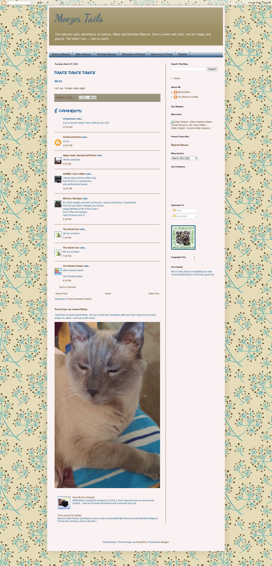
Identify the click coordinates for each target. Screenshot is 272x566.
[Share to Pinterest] (94, 97)
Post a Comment (67, 287)
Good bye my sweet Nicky (71, 309)
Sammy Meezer (61, 54)
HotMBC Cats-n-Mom (74, 174)
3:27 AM (67, 164)
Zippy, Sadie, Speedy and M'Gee (79, 155)
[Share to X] (87, 97)
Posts (178, 210)
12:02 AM (67, 127)
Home (108, 293)
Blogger (165, 542)
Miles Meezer (83, 54)
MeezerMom (184, 92)
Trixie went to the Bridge (69, 515)
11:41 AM (67, 188)
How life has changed (83, 497)
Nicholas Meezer (107, 54)
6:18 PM (67, 219)
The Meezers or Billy (188, 97)
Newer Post (61, 293)
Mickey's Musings (72, 198)
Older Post (154, 293)
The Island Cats (71, 229)
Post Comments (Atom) (79, 299)
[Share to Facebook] (91, 97)
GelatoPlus (141, 542)
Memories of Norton (133, 54)
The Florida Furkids (73, 266)
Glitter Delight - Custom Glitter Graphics (191, 128)
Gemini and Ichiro (72, 137)
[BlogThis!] (84, 97)
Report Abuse (179, 144)
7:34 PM (67, 237)
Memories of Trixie (162, 54)
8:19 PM (67, 280)
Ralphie (182, 54)
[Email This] (80, 97)
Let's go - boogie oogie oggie (70, 88)
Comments (181, 216)
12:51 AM (67, 145)
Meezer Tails (79, 18)
